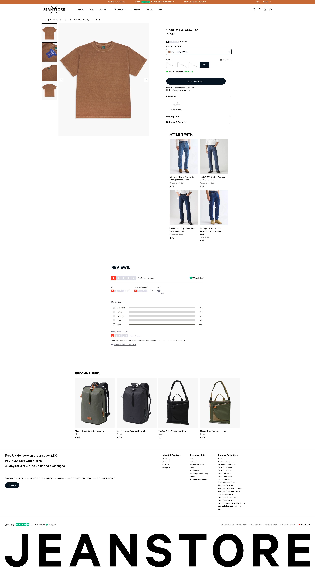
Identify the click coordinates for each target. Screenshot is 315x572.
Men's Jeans (223, 459)
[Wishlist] (260, 9)
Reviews (165, 465)
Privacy (193, 477)
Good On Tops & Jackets (58, 20)
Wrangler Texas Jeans (226, 486)
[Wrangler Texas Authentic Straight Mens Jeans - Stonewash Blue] (184, 156)
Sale (219, 509)
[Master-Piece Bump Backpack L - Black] (137, 403)
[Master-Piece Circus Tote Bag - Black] (178, 403)
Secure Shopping (255, 525)
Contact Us (166, 462)
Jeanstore (227, 525)
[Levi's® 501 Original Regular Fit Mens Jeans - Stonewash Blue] (214, 156)
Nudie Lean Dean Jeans (227, 498)
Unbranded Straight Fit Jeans (229, 506)
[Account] (265, 9)
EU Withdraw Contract (198, 480)
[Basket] (270, 9)
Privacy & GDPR (241, 525)
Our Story (166, 459)
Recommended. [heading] (87, 374)
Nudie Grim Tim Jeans (226, 501)
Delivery (193, 459)
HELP (257, 2)
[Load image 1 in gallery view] (49, 33)
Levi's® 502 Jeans (225, 471)
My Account (194, 471)
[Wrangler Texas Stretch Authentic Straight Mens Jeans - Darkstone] (214, 207)
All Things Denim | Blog (199, 474)
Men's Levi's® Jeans (226, 462)
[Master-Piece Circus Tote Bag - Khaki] (220, 403)
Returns (193, 462)
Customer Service (197, 465)
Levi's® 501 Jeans (225, 468)
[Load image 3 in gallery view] (49, 71)
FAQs (192, 468)
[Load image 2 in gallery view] (49, 52)
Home (45, 20)
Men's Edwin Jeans (225, 495)
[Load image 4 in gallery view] (49, 90)
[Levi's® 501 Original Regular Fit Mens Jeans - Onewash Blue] (184, 207)
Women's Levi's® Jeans (227, 465)
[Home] (54, 9)
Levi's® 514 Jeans (225, 480)
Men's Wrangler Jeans (226, 483)
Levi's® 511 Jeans (224, 474)
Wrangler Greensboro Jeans (229, 492)
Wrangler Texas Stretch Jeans (230, 489)
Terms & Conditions (270, 525)
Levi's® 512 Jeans (225, 477)
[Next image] (146, 80)
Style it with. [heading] (181, 135)
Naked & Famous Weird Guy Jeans (231, 503)
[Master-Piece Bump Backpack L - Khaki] (95, 403)
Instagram (166, 468)
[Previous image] (61, 80)
